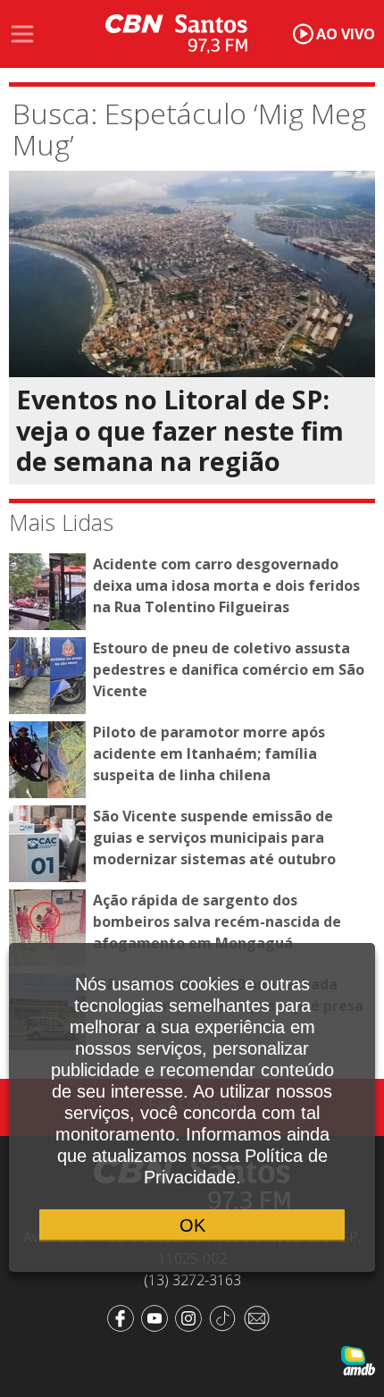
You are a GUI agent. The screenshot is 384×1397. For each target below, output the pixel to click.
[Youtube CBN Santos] (158, 1316)
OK (192, 1225)
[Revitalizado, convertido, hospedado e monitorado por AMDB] (358, 1359)
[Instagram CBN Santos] (192, 1316)
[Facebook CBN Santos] (124, 1316)
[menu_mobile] (22, 34)
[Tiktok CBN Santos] (226, 1316)
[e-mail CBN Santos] (260, 1316)
